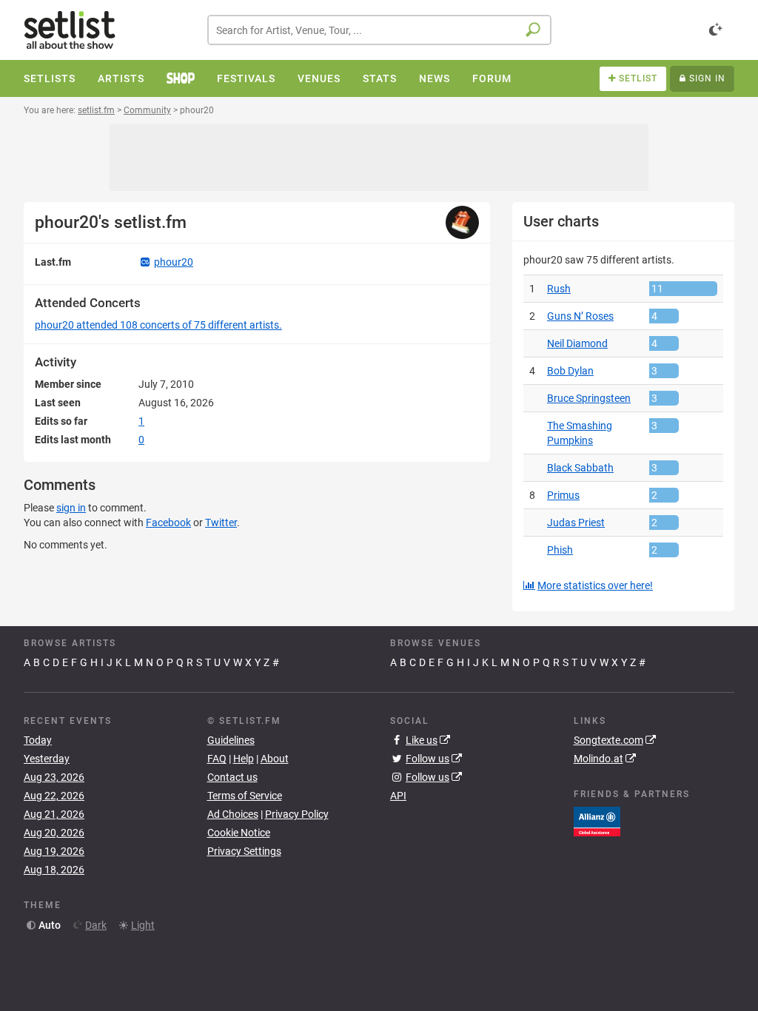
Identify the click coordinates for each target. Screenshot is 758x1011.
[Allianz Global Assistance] (597, 820)
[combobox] (379, 30)
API (398, 796)
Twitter (221, 522)
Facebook (168, 522)
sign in (71, 508)
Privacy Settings (244, 851)
